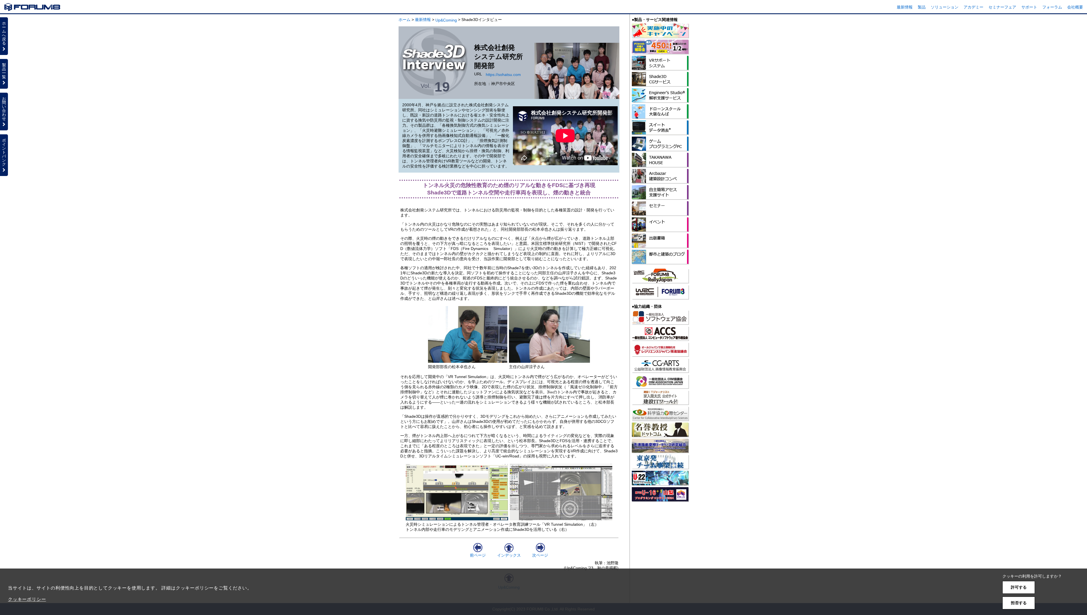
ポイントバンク (4, 152)
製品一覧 (4, 71)
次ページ (540, 555)
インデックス (509, 555)
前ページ (478, 555)
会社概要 (1075, 7)
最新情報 (905, 7)
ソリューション (944, 7)
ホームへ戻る (4, 33)
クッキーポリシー (27, 599)
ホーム (404, 19)
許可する (1019, 587)
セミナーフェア (1002, 7)
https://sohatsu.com (503, 74)
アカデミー (973, 7)
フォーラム (1052, 7)
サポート (1029, 7)
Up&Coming (446, 20)
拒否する (1019, 603)
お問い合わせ (4, 108)
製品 (922, 7)
